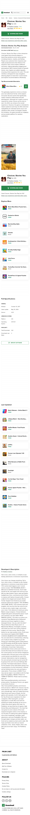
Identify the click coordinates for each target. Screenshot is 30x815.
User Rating (10, 28)
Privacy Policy (5, 780)
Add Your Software (7, 766)
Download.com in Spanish (8, 772)
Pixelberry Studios (7, 571)
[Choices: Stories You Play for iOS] (3, 25)
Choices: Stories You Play (16, 22)
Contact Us (5, 769)
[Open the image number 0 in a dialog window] (8, 157)
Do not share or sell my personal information (13, 789)
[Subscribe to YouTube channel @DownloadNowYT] (10, 800)
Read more (16, 50)
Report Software (16, 343)
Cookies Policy (6, 786)
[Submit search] (12, 12)
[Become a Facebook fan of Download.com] (3, 800)
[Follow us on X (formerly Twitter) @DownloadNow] (6, 800)
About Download (6, 763)
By (12, 26)
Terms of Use (5, 783)
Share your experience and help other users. (14, 41)
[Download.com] (5, 12)
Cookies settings (6, 792)
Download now (16, 34)
